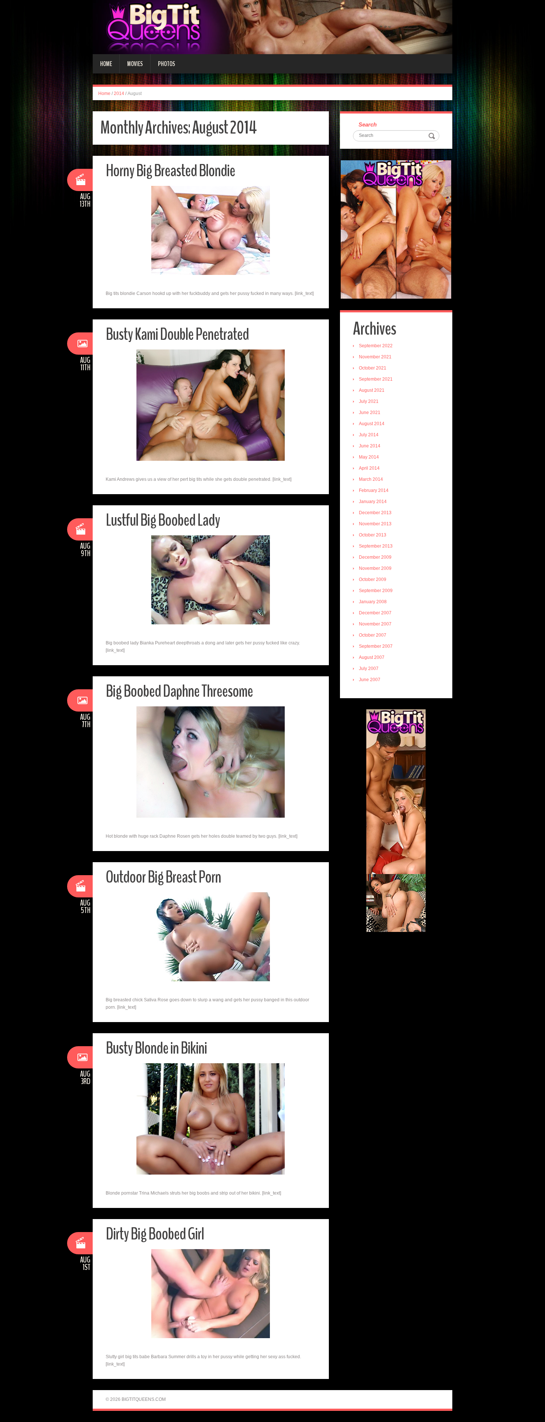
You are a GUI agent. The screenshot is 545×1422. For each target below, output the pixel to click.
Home (106, 63)
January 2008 (373, 601)
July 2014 (369, 434)
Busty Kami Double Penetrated (177, 334)
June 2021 (369, 412)
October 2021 (372, 368)
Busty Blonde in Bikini (156, 1048)
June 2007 (369, 679)
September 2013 (376, 546)
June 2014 (369, 446)
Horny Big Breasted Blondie (170, 171)
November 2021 (375, 356)
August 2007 (371, 657)
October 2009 (372, 579)
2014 (119, 93)
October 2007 (372, 635)
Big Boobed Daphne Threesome (179, 691)
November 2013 (375, 523)
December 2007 (375, 612)
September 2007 (376, 646)
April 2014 (369, 468)
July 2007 (369, 668)
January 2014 (373, 501)
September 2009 (376, 590)
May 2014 (369, 457)
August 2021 (371, 390)
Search (368, 124)
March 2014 (371, 479)
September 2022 (376, 345)
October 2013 (372, 535)
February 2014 (374, 490)
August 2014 (371, 423)
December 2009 (375, 557)
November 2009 (375, 568)
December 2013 (375, 512)
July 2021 (369, 401)
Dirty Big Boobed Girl (155, 1234)
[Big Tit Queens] (272, 26)
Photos (166, 63)
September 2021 (376, 379)
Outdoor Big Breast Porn (163, 877)
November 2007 (375, 624)
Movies (135, 63)
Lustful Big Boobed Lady (163, 520)
